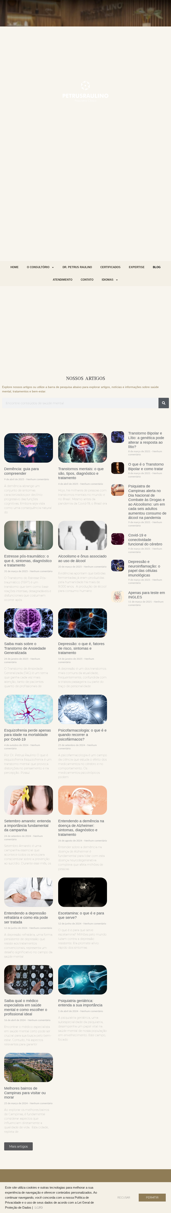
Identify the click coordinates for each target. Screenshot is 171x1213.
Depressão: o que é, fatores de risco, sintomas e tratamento (81, 648)
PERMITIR (152, 1197)
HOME (14, 267)
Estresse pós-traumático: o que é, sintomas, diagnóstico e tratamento (28, 560)
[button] (18, 1146)
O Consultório (38, 267)
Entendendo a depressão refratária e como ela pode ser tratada (26, 917)
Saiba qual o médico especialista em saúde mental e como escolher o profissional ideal (25, 1007)
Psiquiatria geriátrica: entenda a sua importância (80, 1003)
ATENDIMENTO (62, 279)
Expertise (137, 267)
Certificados (110, 267)
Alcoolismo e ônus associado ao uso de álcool (82, 558)
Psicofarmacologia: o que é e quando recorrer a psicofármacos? (82, 734)
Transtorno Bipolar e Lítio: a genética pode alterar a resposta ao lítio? (146, 440)
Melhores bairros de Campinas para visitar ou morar (25, 1092)
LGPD (39, 1207)
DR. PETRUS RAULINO (77, 267)
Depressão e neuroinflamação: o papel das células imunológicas (144, 568)
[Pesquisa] (163, 403)
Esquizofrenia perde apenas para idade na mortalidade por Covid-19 (27, 734)
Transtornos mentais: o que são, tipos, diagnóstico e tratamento (81, 473)
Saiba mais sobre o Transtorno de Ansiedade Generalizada (25, 648)
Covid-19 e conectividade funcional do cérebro (145, 539)
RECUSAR (123, 1197)
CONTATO (87, 279)
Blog (157, 267)
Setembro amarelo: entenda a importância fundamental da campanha (27, 825)
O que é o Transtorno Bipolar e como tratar (146, 466)
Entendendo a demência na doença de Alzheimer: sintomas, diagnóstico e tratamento (81, 828)
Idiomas (107, 279)
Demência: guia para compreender (21, 471)
